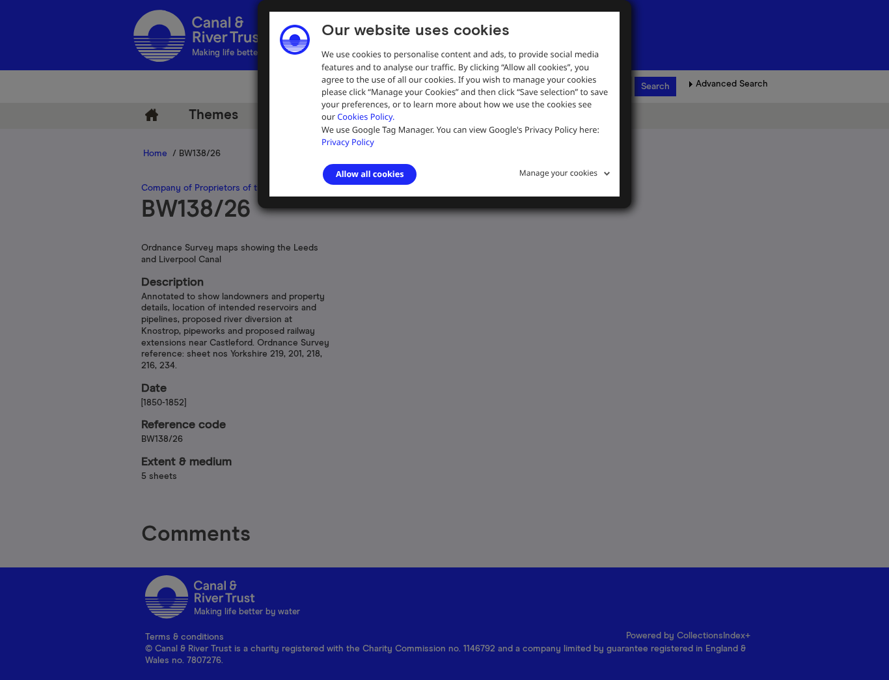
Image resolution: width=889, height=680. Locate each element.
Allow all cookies (369, 174)
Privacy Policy (347, 142)
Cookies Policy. (365, 116)
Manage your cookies (558, 172)
